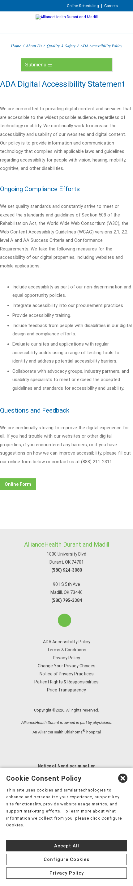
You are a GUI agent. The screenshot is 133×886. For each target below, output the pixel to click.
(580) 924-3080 (66, 570)
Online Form (18, 484)
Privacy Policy (66, 657)
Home (16, 45)
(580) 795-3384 (66, 600)
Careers (111, 5)
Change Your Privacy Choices (67, 665)
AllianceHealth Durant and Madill (66, 544)
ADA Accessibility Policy (66, 641)
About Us (34, 45)
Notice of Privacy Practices (67, 673)
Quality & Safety (61, 45)
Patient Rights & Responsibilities (66, 681)
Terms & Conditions (66, 649)
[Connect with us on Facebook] (64, 620)
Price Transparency (66, 689)
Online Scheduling (83, 5)
